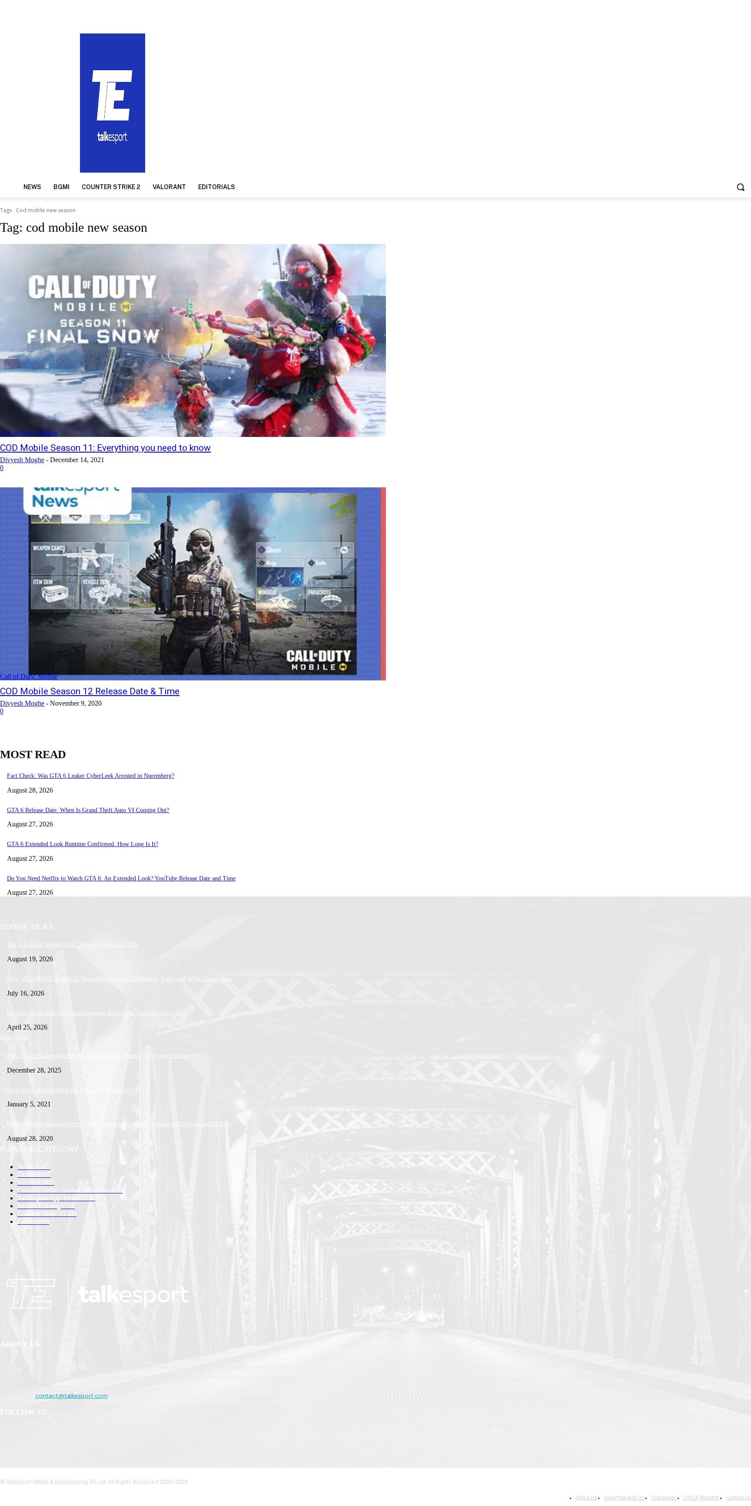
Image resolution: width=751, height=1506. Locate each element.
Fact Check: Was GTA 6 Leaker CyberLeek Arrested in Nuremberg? (90, 776)
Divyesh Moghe (22, 459)
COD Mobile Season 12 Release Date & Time (89, 691)
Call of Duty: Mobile (28, 432)
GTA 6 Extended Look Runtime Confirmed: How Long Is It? (82, 844)
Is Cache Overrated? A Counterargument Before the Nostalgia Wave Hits (96, 1013)
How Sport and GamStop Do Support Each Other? (69, 1090)
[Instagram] (31, 1435)
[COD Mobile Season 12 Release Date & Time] (193, 583)
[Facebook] (9, 1435)
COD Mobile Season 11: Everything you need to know (105, 448)
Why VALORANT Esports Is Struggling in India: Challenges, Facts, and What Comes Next (120, 979)
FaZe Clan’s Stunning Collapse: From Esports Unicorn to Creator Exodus (97, 1056)
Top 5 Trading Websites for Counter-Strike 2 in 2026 (72, 944)
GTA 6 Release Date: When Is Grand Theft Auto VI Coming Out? (88, 810)
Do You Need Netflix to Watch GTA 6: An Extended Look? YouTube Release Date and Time (121, 878)
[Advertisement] (488, 102)
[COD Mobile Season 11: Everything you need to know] (193, 340)
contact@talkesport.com (71, 1395)
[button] (740, 187)
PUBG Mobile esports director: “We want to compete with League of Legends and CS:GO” (119, 1124)
